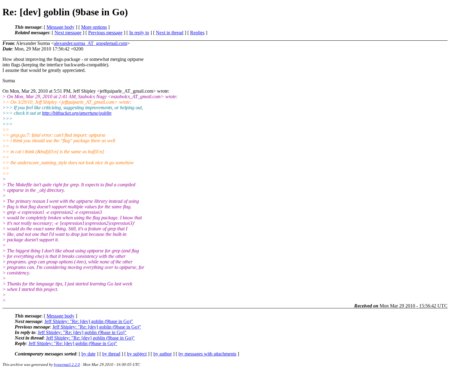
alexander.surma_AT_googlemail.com (90, 43)
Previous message (105, 32)
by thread (111, 353)
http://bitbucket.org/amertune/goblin (76, 113)
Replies (197, 32)
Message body (60, 27)
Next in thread (169, 32)
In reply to (139, 32)
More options (94, 27)
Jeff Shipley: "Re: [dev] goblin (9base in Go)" (88, 321)
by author (162, 353)
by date (88, 353)
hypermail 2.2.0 (67, 364)
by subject (137, 353)
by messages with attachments (207, 353)
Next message (67, 32)
